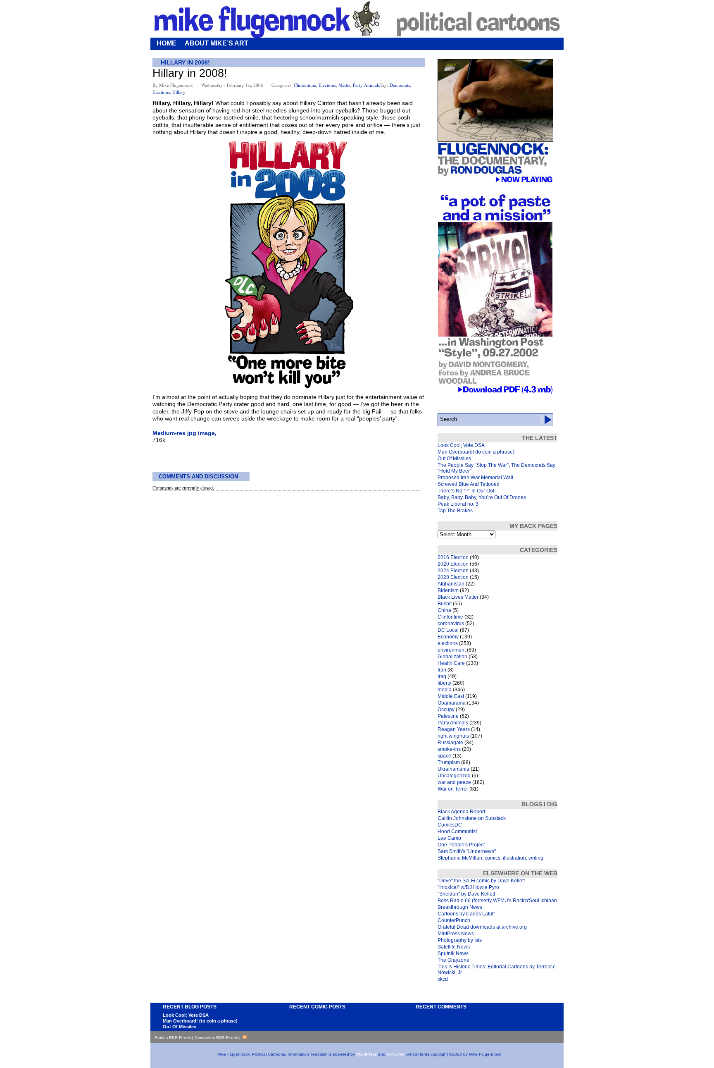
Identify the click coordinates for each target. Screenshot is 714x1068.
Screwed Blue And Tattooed (469, 484)
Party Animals (366, 85)
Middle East (451, 696)
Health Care (451, 663)
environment (452, 650)
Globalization (452, 656)
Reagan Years (454, 729)
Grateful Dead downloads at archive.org (482, 927)
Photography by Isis (460, 940)
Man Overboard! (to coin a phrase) (476, 452)
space (444, 756)
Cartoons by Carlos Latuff (466, 914)
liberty (444, 683)
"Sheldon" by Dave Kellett (466, 894)
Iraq (442, 676)
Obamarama (452, 703)
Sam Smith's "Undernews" (467, 851)
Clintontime (305, 85)
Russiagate (450, 742)
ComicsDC (450, 825)
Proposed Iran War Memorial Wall (475, 477)
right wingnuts (453, 736)
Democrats (400, 85)
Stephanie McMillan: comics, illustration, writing (490, 858)
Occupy (446, 709)
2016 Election (453, 557)
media (344, 85)
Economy (448, 637)
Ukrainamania (453, 769)
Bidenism (448, 590)
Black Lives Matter (458, 597)
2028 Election (453, 577)
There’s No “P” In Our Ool (466, 491)
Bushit (445, 604)
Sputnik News (453, 953)
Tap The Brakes (455, 511)
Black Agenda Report (461, 812)
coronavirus (451, 623)
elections (327, 85)
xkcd (443, 979)
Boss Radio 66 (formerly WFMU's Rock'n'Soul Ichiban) (498, 900)
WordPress (366, 1054)
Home (166, 43)
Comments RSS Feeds (216, 1037)
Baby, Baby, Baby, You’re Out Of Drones (482, 497)
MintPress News (456, 934)
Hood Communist (457, 831)
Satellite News (454, 947)
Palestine (448, 716)
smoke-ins (449, 749)
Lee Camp (449, 838)
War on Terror (453, 789)
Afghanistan (451, 584)
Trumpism (449, 762)
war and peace (454, 782)
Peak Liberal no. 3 (458, 504)
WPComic (396, 1054)
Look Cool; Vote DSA (461, 445)
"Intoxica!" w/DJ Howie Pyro (468, 887)
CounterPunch (454, 920)
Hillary (179, 92)
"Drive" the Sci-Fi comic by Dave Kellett (481, 881)
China (444, 610)
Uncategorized (454, 776)
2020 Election (453, 564)
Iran (442, 670)
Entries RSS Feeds (173, 1037)
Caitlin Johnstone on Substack (472, 818)
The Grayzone (453, 960)
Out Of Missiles (454, 458)
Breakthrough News (460, 907)
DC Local (448, 630)
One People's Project (461, 845)
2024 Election (453, 570)
